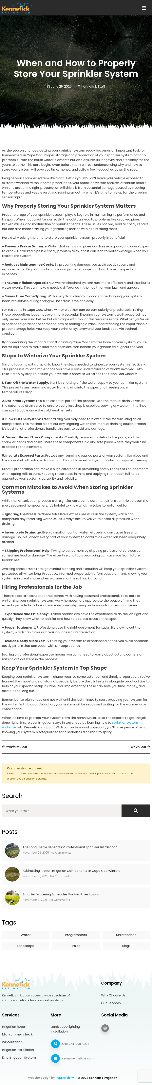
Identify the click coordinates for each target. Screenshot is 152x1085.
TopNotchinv (64, 1078)
